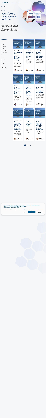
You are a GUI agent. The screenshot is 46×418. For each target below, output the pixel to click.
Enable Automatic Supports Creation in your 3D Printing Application (39, 125)
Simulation (4, 46)
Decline (39, 212)
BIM (3, 54)
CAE (3, 42)
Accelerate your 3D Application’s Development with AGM (40, 55)
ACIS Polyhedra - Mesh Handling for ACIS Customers (17, 91)
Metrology (4, 50)
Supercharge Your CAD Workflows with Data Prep (29, 55)
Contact (41, 2)
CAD (3, 61)
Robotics (4, 59)
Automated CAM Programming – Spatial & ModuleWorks (40, 90)
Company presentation (4, 67)
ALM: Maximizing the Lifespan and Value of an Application (29, 91)
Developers (30, 2)
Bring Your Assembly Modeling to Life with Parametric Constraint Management (18, 125)
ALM (3, 65)
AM (3, 48)
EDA (3, 44)
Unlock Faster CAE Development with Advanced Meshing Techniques (18, 56)
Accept (32, 212)
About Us (26, 2)
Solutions (12, 2)
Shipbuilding (5, 52)
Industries (16, 2)
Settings (24, 212)
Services (19, 2)
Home (2, 6)
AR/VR (4, 63)
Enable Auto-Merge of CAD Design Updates (29, 124)
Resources (23, 2)
